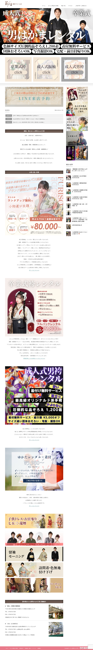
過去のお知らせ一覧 (59, 110)
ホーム (43, 5)
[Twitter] (83, 648)
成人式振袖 (25, 144)
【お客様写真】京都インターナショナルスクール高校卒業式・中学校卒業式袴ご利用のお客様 (79, 220)
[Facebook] (85, 648)
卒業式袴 (34, 144)
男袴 (30, 144)
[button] (46, 31)
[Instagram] (87, 648)
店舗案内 (39, 648)
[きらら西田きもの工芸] (13, 4)
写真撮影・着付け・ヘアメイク (30, 648)
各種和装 (43, 149)
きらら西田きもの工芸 (74, 648)
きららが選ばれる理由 (53, 5)
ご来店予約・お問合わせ (80, 5)
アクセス (70, 5)
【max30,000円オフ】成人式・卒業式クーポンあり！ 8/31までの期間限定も (29, 119)
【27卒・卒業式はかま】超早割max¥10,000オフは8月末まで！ (26, 115)
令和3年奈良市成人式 (77, 225)
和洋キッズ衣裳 (36, 149)
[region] (46, 31)
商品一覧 (63, 5)
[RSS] (81, 648)
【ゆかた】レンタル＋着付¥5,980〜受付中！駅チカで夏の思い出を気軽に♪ (28, 122)
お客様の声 (21, 648)
